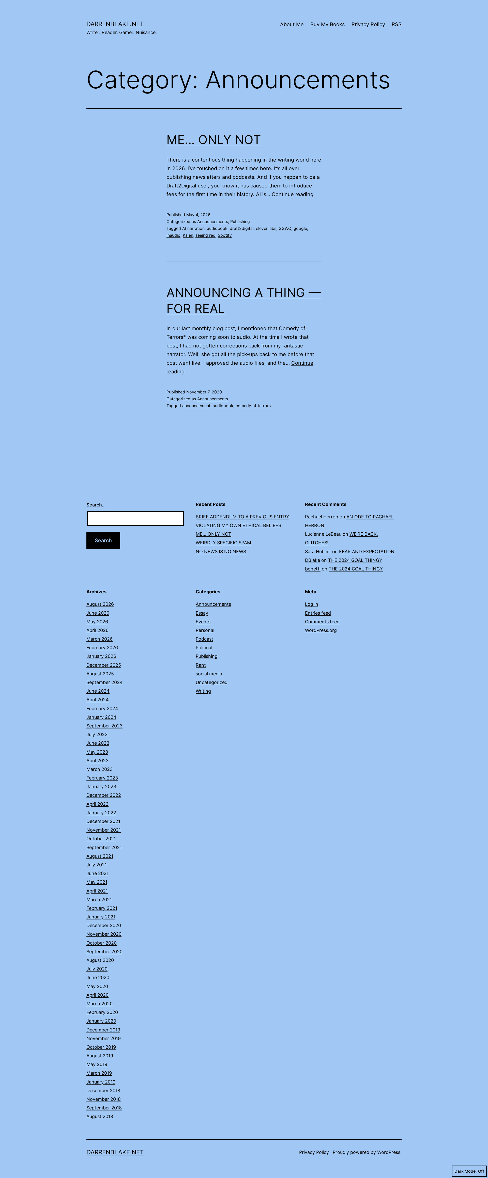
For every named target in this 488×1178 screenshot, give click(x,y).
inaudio (173, 235)
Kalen (188, 235)
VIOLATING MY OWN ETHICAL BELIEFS (238, 525)
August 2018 (99, 1116)
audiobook (217, 228)
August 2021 (99, 856)
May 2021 (96, 882)
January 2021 (100, 916)
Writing (203, 691)
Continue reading (292, 194)
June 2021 (97, 873)
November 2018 (103, 1099)
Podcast (204, 639)
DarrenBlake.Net (115, 24)
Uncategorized (211, 682)
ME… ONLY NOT (213, 139)
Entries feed (318, 613)
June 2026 (97, 613)
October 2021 (101, 838)
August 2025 (100, 673)
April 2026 (97, 630)
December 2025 (103, 665)
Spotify (225, 235)
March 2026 (99, 639)
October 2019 (101, 1047)
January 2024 (101, 717)
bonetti (313, 568)
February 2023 (102, 778)
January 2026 (101, 656)
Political (204, 647)
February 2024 (102, 708)
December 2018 (103, 1090)
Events (203, 621)
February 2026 (102, 647)
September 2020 (104, 951)
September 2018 (104, 1107)
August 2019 (99, 1055)
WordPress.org (321, 630)
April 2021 (97, 891)
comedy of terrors (253, 405)
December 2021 (103, 821)
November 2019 (103, 1038)
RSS (397, 24)
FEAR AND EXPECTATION (366, 551)
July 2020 (97, 969)
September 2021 (104, 847)
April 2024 (97, 699)
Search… (96, 504)
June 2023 (97, 743)
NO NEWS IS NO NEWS (221, 551)
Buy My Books (327, 24)
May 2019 (96, 1064)
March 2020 (99, 1003)
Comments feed (322, 621)
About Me (292, 24)
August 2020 (100, 960)
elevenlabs (266, 228)
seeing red (205, 235)
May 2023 (97, 752)
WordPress (388, 1152)
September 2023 (104, 725)
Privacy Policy (368, 24)
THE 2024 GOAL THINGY (355, 560)
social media (209, 673)
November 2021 (103, 830)
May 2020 (97, 986)
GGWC (285, 228)
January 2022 (101, 812)
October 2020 (101, 943)
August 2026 (100, 604)
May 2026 (97, 621)
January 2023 (101, 786)
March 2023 (99, 769)
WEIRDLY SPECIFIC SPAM (223, 542)
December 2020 (103, 925)
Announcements (212, 221)
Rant (201, 665)
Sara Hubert (318, 551)
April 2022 (97, 804)
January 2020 (101, 1021)
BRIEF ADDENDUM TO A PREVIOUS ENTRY (242, 516)
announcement (196, 405)
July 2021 (96, 864)
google (300, 228)
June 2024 (98, 691)
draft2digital (242, 228)
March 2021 (99, 899)
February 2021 (101, 908)
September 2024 (104, 682)
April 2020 (97, 995)
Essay (202, 613)
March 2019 (99, 1073)
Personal (205, 630)
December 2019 (103, 1029)
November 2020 (103, 934)
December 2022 (103, 795)
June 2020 (97, 977)
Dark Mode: (465, 1171)
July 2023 (97, 734)
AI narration (193, 228)
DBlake (312, 560)
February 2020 (102, 1012)
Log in (311, 604)
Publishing (240, 221)
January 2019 (100, 1082)
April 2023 (97, 760)
